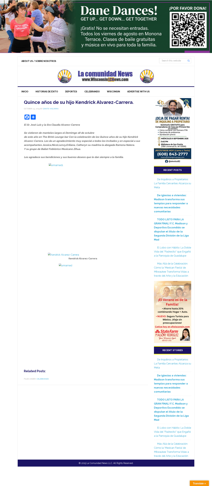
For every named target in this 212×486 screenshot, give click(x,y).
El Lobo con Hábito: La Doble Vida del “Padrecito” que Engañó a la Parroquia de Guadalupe (172, 251)
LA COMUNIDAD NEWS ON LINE (106, 76)
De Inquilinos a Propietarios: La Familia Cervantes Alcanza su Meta (172, 183)
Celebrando (43, 379)
